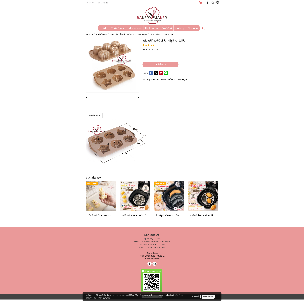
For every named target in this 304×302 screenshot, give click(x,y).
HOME (103, 28)
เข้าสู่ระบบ (91, 3)
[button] (203, 28)
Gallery (179, 28)
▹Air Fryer (182, 79)
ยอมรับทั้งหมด (208, 297)
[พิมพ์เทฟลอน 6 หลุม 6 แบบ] (112, 65)
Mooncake (135, 28)
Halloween (151, 28)
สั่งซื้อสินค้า (161, 64)
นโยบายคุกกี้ (105, 298)
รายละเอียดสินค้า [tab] (94, 115)
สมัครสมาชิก (103, 3)
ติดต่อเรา (193, 28)
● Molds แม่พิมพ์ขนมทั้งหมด (163, 79)
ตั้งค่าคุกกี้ (195, 297)
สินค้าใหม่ (167, 28)
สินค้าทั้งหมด (118, 28)
